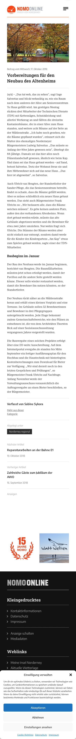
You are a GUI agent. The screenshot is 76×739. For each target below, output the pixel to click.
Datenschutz (41, 735)
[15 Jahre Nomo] (22, 548)
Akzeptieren (38, 707)
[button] (70, 675)
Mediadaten (19, 638)
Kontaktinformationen (26, 610)
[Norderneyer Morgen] (25, 10)
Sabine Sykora (33, 404)
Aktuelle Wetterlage (24, 667)
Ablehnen (38, 717)
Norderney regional (19, 431)
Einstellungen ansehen (38, 727)
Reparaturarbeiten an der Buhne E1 (30, 450)
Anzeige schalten (22, 633)
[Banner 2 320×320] (54, 516)
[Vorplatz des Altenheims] (38, 43)
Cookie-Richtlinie (25, 735)
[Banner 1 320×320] (22, 516)
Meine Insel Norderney (26, 662)
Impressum (54, 735)
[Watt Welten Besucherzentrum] (54, 548)
